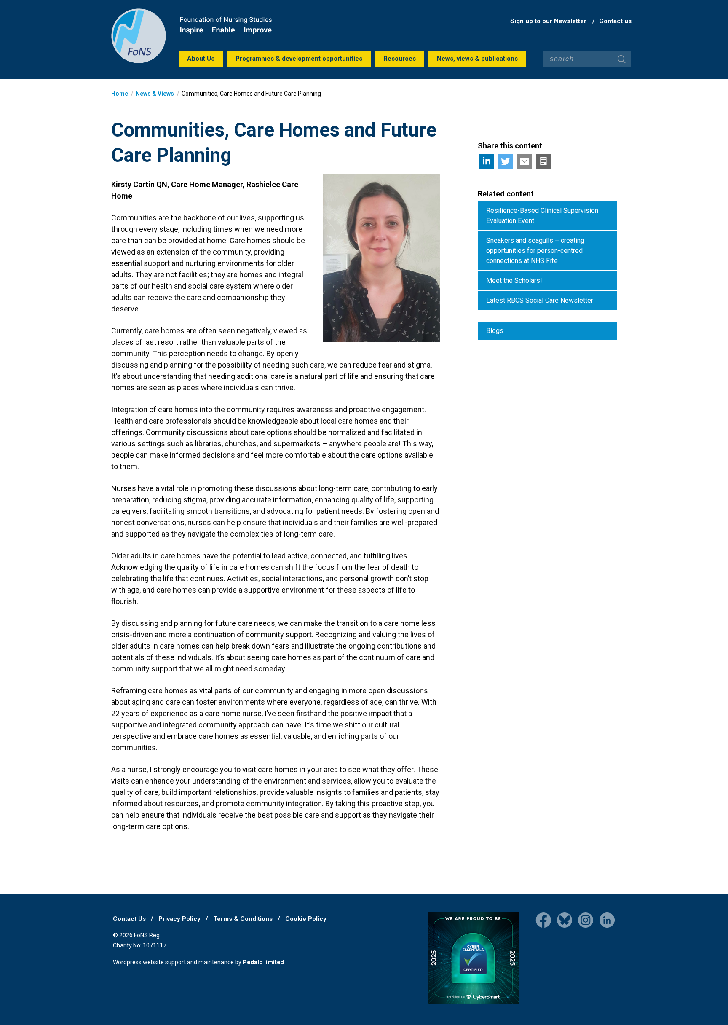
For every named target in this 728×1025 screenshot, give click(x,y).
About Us (200, 58)
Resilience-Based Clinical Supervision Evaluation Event (542, 216)
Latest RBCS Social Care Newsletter (539, 300)
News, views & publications (477, 58)
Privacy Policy (179, 919)
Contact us (615, 21)
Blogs (494, 331)
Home (119, 94)
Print (543, 161)
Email (524, 161)
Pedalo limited (263, 962)
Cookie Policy (306, 919)
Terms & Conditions (243, 919)
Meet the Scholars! (514, 280)
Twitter (505, 161)
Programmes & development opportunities (299, 58)
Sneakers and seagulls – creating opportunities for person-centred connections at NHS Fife (535, 250)
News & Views (155, 94)
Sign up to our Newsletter (548, 21)
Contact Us (129, 919)
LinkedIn (486, 161)
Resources (399, 58)
